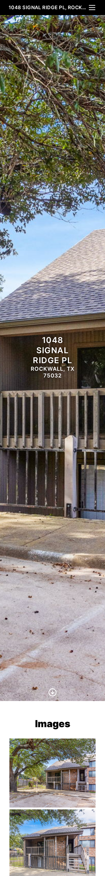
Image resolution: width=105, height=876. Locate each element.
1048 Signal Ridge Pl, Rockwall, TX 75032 (48, 7)
